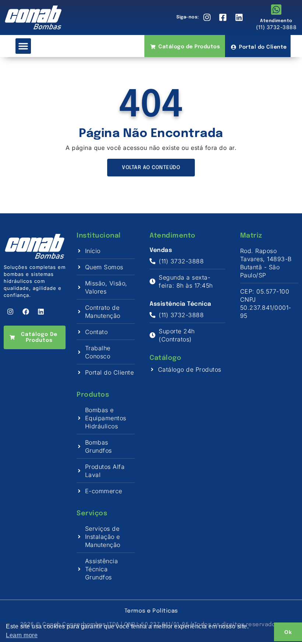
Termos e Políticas (151, 611)
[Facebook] (25, 311)
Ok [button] (288, 632)
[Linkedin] (41, 311)
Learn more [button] (22, 635)
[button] (23, 46)
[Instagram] (10, 311)
